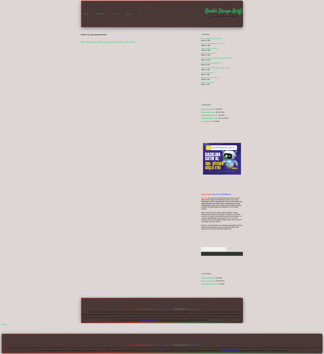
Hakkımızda (129, 14)
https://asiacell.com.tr (106, 42)
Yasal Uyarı (115, 14)
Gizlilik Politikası (100, 14)
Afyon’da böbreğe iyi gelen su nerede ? (211, 38)
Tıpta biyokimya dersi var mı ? (209, 115)
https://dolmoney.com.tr (89, 42)
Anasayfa (85, 14)
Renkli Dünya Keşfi (224, 11)
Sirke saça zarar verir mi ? (208, 109)
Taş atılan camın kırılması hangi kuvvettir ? (213, 43)
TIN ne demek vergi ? (207, 121)
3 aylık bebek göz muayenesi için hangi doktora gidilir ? (216, 58)
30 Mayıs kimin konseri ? (208, 82)
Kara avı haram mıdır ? (207, 72)
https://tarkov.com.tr (121, 42)
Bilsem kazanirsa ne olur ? (208, 53)
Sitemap (132, 42)
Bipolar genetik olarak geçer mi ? (210, 77)
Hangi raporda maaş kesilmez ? (209, 48)
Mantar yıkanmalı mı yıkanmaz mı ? (211, 63)
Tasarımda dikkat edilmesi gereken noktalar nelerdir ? (216, 67)
